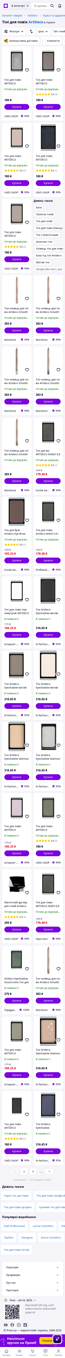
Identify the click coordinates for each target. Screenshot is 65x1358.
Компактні (53, 40)
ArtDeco (32, 15)
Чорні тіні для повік (16, 1195)
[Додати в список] (27, 70)
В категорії (18, 5)
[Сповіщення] (60, 6)
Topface (8, 1237)
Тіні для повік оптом (16, 1249)
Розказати (48, 1340)
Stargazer (27, 1237)
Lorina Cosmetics (43, 1226)
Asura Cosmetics (51, 1237)
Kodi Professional (14, 1226)
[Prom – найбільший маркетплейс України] (5, 5)
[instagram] (19, 1325)
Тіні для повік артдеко (17, 1207)
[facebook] (12, 1325)
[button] (16, 107)
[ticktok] (25, 1325)
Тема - (17, 1300)
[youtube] (6, 1325)
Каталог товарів (12, 15)
